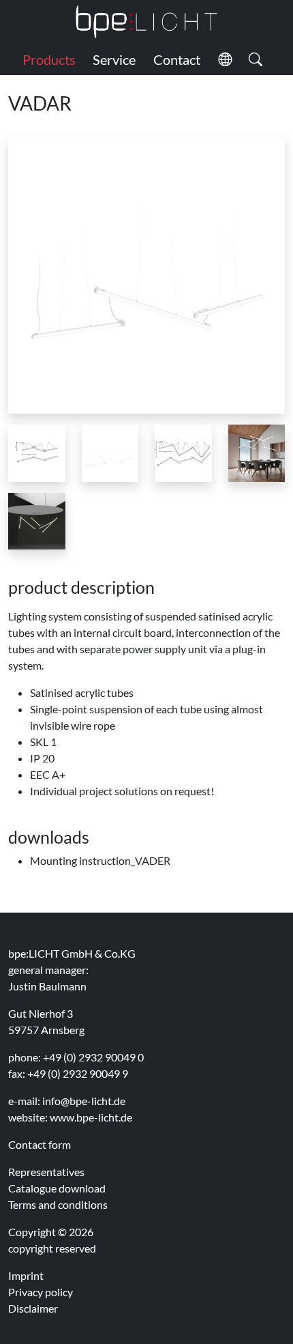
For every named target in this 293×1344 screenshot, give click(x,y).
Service (114, 59)
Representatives (46, 1171)
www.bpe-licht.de (91, 1117)
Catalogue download (57, 1188)
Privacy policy (40, 1291)
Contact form (39, 1144)
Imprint (26, 1275)
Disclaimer (33, 1308)
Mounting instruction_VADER (100, 860)
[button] (225, 59)
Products (49, 59)
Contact (176, 59)
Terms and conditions (58, 1204)
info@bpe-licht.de (83, 1100)
